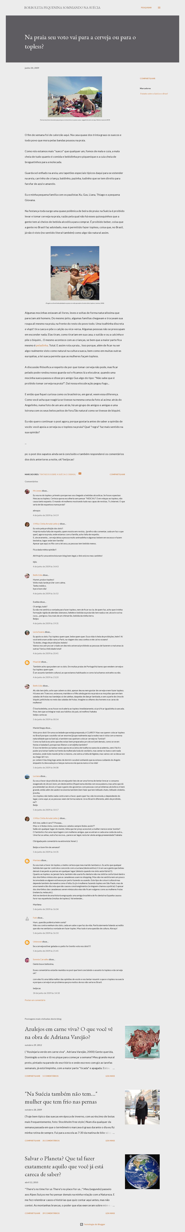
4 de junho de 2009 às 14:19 (46, 515)
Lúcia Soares (38, 632)
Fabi (35, 917)
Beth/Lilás (37, 575)
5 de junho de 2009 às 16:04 (46, 909)
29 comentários (51, 1213)
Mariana (37, 860)
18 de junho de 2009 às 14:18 (46, 993)
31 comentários (51, 1140)
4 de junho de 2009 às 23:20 (46, 677)
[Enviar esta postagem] (80, 474)
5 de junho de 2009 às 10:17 (46, 809)
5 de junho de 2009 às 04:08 (46, 767)
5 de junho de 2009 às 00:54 (46, 719)
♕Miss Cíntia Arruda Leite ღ (46, 523)
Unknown (37, 941)
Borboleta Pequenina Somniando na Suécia (62, 7)
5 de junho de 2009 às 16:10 (46, 933)
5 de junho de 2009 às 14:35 (46, 851)
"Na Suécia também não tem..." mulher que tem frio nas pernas (61, 1097)
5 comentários (50, 1076)
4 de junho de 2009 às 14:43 (46, 566)
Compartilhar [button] (147, 78)
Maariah (37, 661)
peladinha (42, 345)
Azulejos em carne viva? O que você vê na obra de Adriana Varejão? (69, 1033)
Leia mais (110, 1076)
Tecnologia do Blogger (94, 1224)
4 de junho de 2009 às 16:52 (46, 593)
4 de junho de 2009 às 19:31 (46, 623)
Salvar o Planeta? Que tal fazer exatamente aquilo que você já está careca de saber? (64, 1166)
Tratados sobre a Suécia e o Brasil (154, 93)
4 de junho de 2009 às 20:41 (46, 653)
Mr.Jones (37, 490)
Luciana (36, 776)
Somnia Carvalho (40, 959)
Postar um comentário (35, 1000)
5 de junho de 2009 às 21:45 (46, 950)
